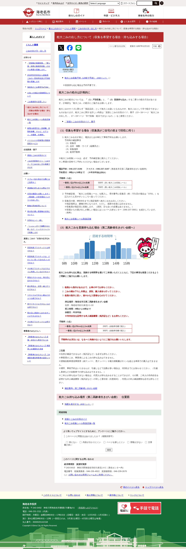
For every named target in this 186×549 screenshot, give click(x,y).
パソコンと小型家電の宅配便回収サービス (38, 142)
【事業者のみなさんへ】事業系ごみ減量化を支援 (38, 347)
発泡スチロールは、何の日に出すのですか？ (38, 279)
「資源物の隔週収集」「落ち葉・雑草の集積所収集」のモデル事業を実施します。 (38, 66)
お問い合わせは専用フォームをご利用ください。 (90, 475)
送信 (109, 450)
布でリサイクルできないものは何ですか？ (38, 305)
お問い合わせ (74, 495)
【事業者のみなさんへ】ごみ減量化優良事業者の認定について (38, 358)
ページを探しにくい (116, 442)
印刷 (155, 46)
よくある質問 (129, 21)
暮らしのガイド (55, 28)
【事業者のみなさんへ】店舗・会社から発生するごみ (37, 338)
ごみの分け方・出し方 (87, 28)
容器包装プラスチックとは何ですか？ (38, 249)
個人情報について (95, 495)
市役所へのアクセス (88, 508)
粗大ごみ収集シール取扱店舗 (78, 219)
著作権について (116, 495)
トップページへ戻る (154, 487)
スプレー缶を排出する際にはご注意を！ (38, 180)
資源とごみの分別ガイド (76, 419)
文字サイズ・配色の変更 (77, 3)
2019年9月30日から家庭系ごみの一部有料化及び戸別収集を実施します (38, 78)
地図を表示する (78, 404)
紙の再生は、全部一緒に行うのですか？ (38, 287)
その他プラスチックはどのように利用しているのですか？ (38, 270)
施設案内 (59, 21)
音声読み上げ (58, 3)
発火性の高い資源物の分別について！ (38, 213)
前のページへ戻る (131, 487)
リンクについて (137, 495)
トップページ (40, 28)
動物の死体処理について (36, 206)
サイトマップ (43, 3)
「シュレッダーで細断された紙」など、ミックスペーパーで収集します (38, 229)
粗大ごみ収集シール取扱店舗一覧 (80, 423)
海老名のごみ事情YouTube (38, 87)
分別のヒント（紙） (35, 220)
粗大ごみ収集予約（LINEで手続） (86, 78)
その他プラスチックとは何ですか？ (38, 323)
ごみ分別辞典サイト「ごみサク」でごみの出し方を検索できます (38, 164)
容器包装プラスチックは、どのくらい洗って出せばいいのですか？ (38, 259)
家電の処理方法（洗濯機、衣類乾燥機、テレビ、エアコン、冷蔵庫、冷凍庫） (38, 131)
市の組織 (153, 21)
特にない (73, 442)
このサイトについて (52, 495)
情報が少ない (136, 442)
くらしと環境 (70, 28)
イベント (83, 21)
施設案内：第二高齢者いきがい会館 (81, 388)
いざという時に (36, 21)
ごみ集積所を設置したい (36, 102)
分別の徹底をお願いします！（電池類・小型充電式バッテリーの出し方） (38, 197)
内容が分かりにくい (92, 442)
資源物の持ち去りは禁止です (38, 188)
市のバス (106, 21)
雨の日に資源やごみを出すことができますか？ (38, 314)
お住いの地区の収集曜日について (38, 94)
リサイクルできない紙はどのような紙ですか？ (38, 296)
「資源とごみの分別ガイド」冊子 (80, 122)
